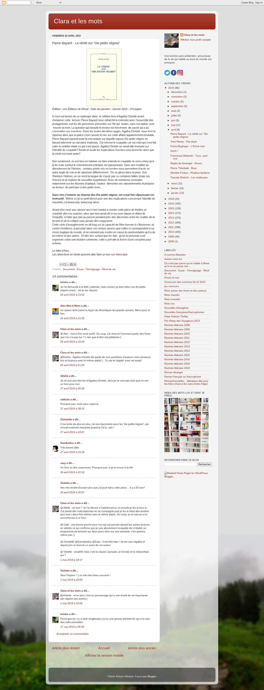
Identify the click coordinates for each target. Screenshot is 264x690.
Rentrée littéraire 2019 (177, 368)
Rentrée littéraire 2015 (177, 355)
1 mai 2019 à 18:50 (71, 579)
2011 (171, 227)
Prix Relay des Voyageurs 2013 (182, 320)
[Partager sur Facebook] (71, 264)
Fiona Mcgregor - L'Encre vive (187, 146)
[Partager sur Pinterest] (75, 264)
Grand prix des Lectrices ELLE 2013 (184, 282)
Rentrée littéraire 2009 (177, 329)
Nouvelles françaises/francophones (184, 312)
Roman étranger (173, 372)
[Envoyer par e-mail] (61, 264)
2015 (171, 208)
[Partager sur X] (68, 264)
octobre (175, 101)
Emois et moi (171, 277)
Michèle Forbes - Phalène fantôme (190, 173)
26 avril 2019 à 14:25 (72, 318)
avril (174, 129)
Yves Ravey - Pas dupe (183, 141)
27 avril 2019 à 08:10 (72, 408)
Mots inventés (172, 299)
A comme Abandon (175, 254)
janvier (175, 193)
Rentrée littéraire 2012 (177, 342)
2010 (171, 232)
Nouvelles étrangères (176, 308)
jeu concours (171, 286)
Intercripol (121, 254)
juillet (174, 115)
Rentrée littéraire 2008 (177, 325)
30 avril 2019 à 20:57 (72, 492)
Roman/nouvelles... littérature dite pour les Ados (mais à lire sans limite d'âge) (186, 382)
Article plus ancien (142, 648)
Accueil (104, 648)
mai (173, 125)
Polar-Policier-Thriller (176, 316)
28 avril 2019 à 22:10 (72, 472)
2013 (171, 217)
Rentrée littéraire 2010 (177, 333)
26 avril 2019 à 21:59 (72, 365)
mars (174, 183)
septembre (177, 106)
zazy (63, 463)
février (175, 188)
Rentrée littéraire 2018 (177, 363)
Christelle (66, 419)
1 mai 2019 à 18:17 (71, 560)
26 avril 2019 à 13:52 (72, 294)
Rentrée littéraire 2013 (177, 346)
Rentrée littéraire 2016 (177, 359)
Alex (66, 250)
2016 (171, 203)
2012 (171, 222)
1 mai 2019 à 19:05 (71, 603)
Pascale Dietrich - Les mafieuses (189, 177)
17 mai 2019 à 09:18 (72, 627)
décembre (177, 92)
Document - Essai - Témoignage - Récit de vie (89, 269)
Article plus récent (66, 648)
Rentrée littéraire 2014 (177, 350)
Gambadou (67, 443)
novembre (177, 96)
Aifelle (64, 376)
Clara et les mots (78, 21)
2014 (171, 213)
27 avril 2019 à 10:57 (72, 432)
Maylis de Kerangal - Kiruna (186, 163)
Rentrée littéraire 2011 (177, 338)
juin (173, 120)
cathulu (65, 399)
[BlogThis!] (64, 264)
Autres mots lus (173, 259)
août (174, 111)
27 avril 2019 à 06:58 (72, 388)
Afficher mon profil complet (195, 39)
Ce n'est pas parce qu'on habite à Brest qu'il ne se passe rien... (186, 265)
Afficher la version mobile (104, 655)
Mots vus (169, 303)
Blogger (151, 676)
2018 (171, 199)
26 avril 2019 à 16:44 (72, 341)
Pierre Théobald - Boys (183, 168)
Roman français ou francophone (182, 376)
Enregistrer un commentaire (73, 634)
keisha (64, 282)
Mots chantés (172, 295)
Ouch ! (174, 151)
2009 (171, 236)
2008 (171, 241)
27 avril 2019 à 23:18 (72, 452)
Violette (65, 483)
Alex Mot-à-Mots (70, 305)
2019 (171, 88)
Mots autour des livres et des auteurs (185, 290)
